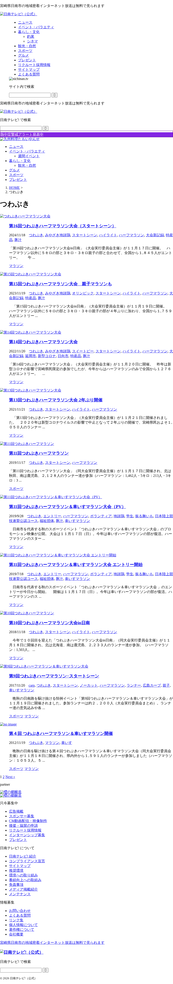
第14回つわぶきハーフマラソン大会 (43, 341)
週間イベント (29, 156)
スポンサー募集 (21, 816)
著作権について (21, 929)
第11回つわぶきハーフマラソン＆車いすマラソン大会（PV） (67, 506)
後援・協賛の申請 (23, 825)
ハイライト (108, 235)
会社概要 (16, 934)
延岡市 (30, 356)
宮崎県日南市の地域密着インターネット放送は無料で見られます (52, 942)
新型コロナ (47, 356)
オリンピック (83, 293)
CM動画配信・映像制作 (28, 821)
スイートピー (83, 351)
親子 (166, 685)
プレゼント (18, 179)
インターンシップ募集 (27, 835)
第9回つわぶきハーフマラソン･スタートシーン (54, 676)
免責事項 (16, 885)
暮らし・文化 (20, 161)
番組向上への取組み (25, 880)
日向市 (63, 356)
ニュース (16, 146)
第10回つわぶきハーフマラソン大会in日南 (49, 622)
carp (32, 685)
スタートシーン (84, 235)
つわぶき (36, 235)
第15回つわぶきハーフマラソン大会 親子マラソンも (60, 283)
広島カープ (152, 685)
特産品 (30, 298)
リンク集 (16, 920)
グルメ (14, 170)
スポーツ (16, 175)
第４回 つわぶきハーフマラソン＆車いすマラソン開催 (61, 733)
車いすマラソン (77, 521)
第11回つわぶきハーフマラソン (39, 453)
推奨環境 (16, 870)
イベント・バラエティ (27, 151)
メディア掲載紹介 (23, 889)
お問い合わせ (20, 911)
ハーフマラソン (131, 235)
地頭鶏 (119, 516)
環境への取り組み (23, 875)
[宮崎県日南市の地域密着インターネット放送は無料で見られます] (18, 14)
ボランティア (101, 516)
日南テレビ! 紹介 (22, 856)
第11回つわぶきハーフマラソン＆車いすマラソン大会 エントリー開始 (76, 564)
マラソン (52, 743)
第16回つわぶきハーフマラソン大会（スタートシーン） (62, 225)
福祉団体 (47, 521)
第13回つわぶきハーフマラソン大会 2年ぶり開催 (55, 400)
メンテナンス (20, 894)
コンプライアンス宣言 (27, 861)
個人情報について (23, 925)
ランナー (134, 685)
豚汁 (18, 240)
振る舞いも (144, 516)
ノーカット (89, 685)
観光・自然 (27, 165)
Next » (10, 777)
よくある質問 (20, 915)
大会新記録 (155, 235)
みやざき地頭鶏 (57, 235)
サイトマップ (20, 866)
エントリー (52, 516)
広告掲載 (16, 811)
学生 (129, 516)
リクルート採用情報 (25, 830)
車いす (66, 743)
